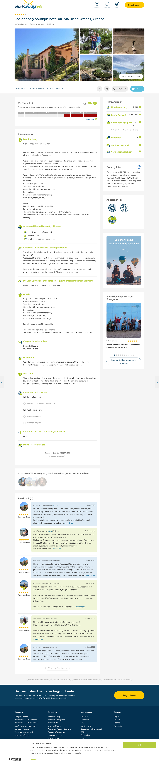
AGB (83, 732)
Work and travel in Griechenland (38, 679)
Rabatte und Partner (22, 735)
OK (139, 745)
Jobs (82, 738)
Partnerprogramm (55, 735)
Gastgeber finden (21, 717)
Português (118, 726)
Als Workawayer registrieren (25, 726)
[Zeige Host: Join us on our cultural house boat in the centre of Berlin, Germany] (124, 320)
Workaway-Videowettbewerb (59, 729)
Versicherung (86, 726)
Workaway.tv (53, 723)
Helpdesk (84, 717)
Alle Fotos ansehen (132, 76)
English (117, 717)
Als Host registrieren (22, 729)
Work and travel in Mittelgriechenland (85, 679)
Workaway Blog (54, 717)
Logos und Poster (54, 726)
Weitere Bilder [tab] (37, 88)
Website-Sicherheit (57, 456)
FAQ (82, 723)
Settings (33, 759)
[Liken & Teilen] (107, 89)
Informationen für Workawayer (26, 723)
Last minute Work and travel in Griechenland (116, 679)
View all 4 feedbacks (57, 668)
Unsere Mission (53, 738)
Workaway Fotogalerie (56, 720)
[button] (114, 355)
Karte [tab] (50, 88)
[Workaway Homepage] (29, 4)
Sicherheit (85, 720)
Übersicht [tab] (21, 88)
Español (117, 723)
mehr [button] (58, 88)
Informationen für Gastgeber (26, 720)
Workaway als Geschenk (24, 732)
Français (117, 720)
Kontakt (138, 88)
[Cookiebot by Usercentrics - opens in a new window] (15, 759)
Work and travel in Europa (61, 679)
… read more (69, 523)
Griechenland (22, 24)
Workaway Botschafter (56, 732)
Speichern (120, 88)
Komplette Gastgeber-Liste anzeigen (123, 361)
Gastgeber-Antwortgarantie (92, 729)
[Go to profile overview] (57, 481)
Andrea (55, 505)
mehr (124, 249)
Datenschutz (85, 735)
